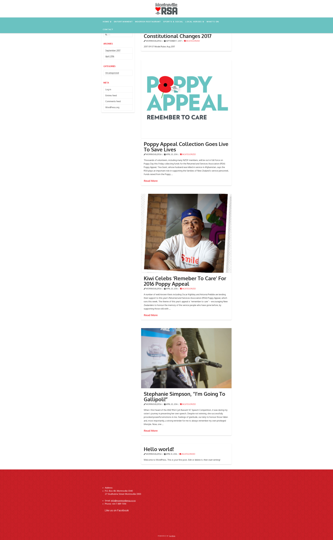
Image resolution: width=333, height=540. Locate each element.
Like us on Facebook (117, 510)
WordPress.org (112, 107)
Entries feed (111, 95)
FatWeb (172, 536)
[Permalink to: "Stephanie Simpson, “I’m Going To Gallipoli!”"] (186, 358)
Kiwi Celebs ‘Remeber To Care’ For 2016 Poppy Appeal (185, 281)
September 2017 (112, 50)
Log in (108, 89)
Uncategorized (192, 41)
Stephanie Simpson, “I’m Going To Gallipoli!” (184, 396)
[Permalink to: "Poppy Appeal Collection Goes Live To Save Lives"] (186, 98)
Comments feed (113, 101)
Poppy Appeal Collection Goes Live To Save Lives (186, 147)
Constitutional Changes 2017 (177, 36)
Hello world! (159, 449)
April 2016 (109, 56)
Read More (151, 180)
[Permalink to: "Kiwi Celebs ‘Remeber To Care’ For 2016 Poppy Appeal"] (186, 233)
